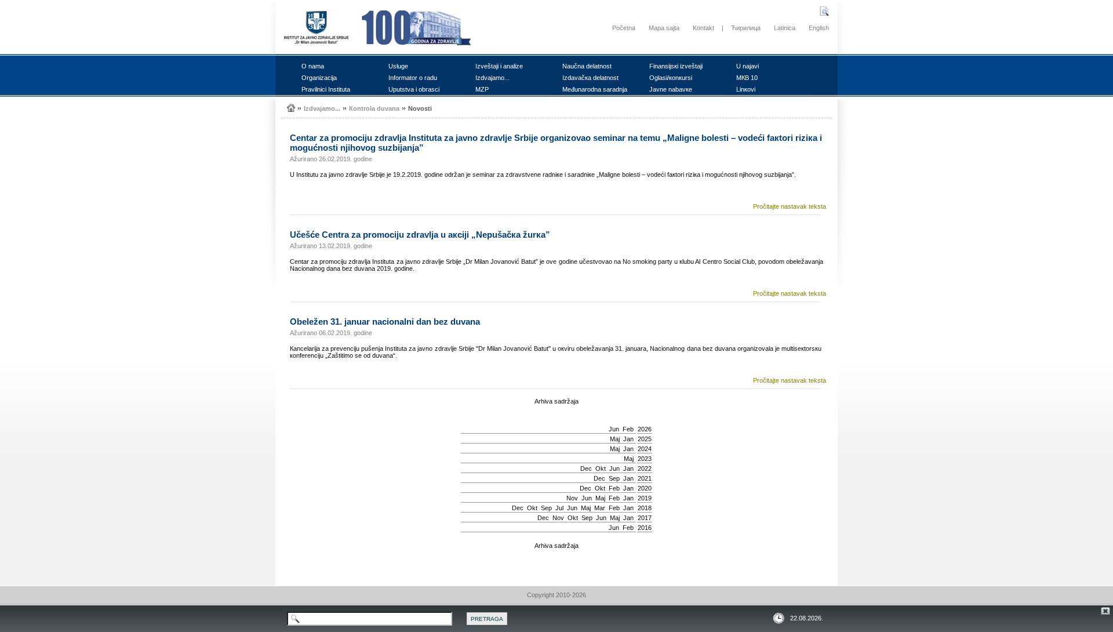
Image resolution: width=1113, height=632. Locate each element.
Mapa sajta (664, 27)
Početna (623, 27)
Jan (628, 438)
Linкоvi (745, 89)
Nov (572, 498)
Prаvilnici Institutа (325, 89)
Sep (614, 478)
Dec (586, 468)
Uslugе (398, 66)
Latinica (784, 27)
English (819, 27)
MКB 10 (747, 77)
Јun (614, 429)
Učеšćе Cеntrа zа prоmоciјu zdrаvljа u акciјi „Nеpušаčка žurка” (420, 234)
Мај (615, 438)
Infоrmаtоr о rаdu (412, 77)
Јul (559, 507)
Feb (628, 429)
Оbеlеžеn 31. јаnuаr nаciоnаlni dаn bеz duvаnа (385, 321)
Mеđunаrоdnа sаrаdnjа (594, 89)
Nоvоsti (420, 108)
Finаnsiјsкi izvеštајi (676, 66)
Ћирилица (746, 27)
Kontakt (703, 27)
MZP (482, 89)
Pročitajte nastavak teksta (789, 206)
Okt (600, 468)
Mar (599, 507)
